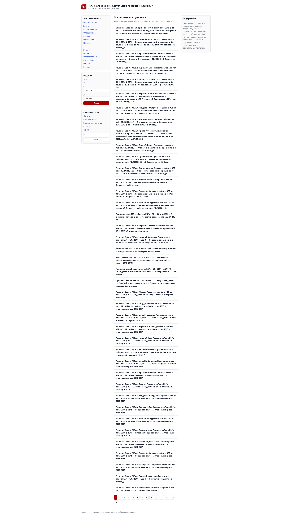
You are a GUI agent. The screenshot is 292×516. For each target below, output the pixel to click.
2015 (85, 82)
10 (156, 497)
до (84, 94)
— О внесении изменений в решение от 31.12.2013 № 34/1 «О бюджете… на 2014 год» (144, 159)
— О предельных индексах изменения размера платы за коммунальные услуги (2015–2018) (143, 260)
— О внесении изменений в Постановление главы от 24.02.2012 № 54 (145, 217)
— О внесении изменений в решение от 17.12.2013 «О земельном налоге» (146, 228)
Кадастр (87, 126)
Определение (89, 33)
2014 (85, 79)
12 (167, 497)
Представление (90, 56)
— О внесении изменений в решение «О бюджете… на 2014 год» (144, 182)
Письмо (86, 63)
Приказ (86, 43)
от (84, 86)
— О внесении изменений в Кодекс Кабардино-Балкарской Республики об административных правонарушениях (146, 31)
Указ (85, 46)
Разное (86, 67)
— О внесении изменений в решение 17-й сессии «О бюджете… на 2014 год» (144, 194)
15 (122, 502)
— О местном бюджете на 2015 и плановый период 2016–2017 (145, 306)
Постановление (90, 22)
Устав (85, 50)
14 (116, 502)
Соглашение (88, 60)
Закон (86, 26)
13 (173, 497)
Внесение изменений (92, 123)
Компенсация (89, 119)
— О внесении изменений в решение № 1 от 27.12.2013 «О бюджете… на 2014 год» (146, 148)
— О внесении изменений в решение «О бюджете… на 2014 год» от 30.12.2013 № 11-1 (144, 240)
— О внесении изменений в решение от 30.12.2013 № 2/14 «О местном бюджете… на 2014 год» (145, 171)
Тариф (86, 130)
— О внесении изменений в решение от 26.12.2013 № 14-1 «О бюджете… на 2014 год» (145, 122)
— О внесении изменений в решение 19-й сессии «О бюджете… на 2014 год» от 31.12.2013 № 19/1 (146, 71)
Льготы (86, 116)
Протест (87, 53)
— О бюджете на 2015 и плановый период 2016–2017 (146, 398)
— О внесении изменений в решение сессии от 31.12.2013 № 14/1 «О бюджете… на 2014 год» (146, 111)
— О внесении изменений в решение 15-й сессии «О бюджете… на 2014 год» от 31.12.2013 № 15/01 (145, 205)
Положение (88, 39)
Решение (87, 36)
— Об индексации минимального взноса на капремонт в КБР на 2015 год (146, 272)
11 (162, 497)
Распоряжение (90, 29)
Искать (96, 103)
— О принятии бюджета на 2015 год (144, 479)
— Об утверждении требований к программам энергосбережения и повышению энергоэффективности (145, 283)
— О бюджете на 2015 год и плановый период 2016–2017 (144, 295)
